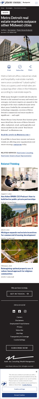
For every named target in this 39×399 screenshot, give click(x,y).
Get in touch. (17, 294)
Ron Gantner (12, 30)
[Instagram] (25, 311)
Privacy (19, 327)
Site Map (19, 333)
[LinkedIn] (14, 311)
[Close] (36, 371)
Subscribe (19, 330)
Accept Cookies (19, 395)
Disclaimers (19, 320)
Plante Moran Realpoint (24, 30)
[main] (19, 199)
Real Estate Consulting (25, 153)
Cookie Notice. (27, 385)
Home (2, 8)
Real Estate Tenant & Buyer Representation (16, 156)
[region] (19, 384)
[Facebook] (19, 311)
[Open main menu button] (36, 3)
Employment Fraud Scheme (19, 324)
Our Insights (9, 8)
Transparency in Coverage (19, 336)
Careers (19, 317)
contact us (17, 145)
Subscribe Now (19, 348)
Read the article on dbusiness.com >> (15, 135)
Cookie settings (19, 340)
